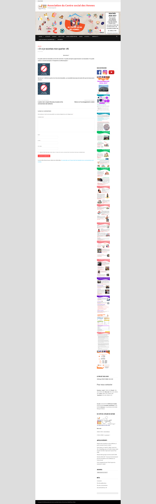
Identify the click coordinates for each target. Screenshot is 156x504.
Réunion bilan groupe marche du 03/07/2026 (107, 454)
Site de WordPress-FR (102, 487)
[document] (107, 379)
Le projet (54, 36)
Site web (40, 146)
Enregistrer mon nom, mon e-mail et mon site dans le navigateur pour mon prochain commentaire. (62, 152)
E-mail (39, 140)
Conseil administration (71, 36)
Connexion (99, 481)
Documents (60, 39)
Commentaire (41, 117)
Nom (39, 134)
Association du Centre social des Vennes (71, 5)
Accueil (40, 36)
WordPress (70, 502)
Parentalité (95, 36)
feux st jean (61, 36)
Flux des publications (101, 483)
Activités (86, 36)
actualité (47, 36)
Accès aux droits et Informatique (46, 39)
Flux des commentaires (102, 485)
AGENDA (81, 36)
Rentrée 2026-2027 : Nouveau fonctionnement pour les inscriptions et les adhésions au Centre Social (107, 458)
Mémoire (39, 46)
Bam (74, 502)
